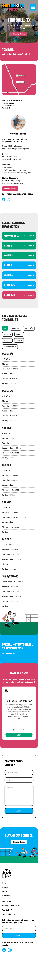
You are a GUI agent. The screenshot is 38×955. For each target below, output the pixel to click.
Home (5, 883)
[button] (19, 236)
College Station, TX (11, 906)
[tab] (5, 328)
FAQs (4, 891)
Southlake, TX (8, 914)
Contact (6, 895)
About (5, 887)
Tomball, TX (7, 910)
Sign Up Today (19, 34)
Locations (6, 901)
